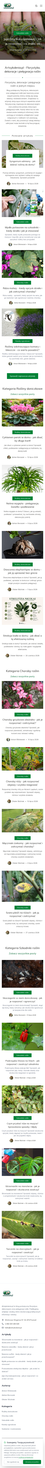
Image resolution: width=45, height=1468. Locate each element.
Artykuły (6, 1334)
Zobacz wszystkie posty (22, 394)
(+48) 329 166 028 (12, 1324)
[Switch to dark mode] (36, 6)
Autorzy (6, 1385)
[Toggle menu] (41, 6)
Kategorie (7, 1406)
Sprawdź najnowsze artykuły (22, 376)
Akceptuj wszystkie (32, 1462)
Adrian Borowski (8, 1395)
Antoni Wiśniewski (9, 1391)
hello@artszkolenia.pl (13, 1328)
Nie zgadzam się (13, 1462)
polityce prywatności (26, 1457)
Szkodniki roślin (22, 33)
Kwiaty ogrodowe (22, 341)
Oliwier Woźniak (8, 1399)
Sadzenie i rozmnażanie (11, 1429)
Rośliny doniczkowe (22, 156)
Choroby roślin (22, 283)
